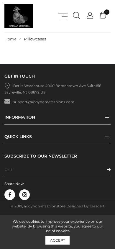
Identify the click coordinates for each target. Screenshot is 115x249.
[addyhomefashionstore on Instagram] (24, 194)
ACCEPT (57, 240)
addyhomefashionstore (44, 206)
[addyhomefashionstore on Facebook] (9, 194)
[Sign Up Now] (109, 169)
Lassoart (97, 206)
